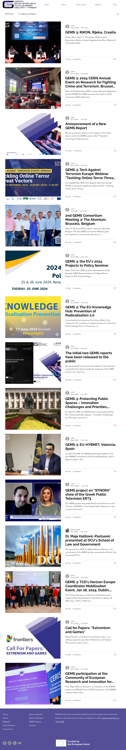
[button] (118, 14)
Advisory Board (35, 714)
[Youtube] (20, 743)
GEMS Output (35, 721)
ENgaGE (6, 721)
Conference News (27, 14)
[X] (15, 743)
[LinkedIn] (10, 743)
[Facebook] (5, 743)
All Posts (9, 14)
